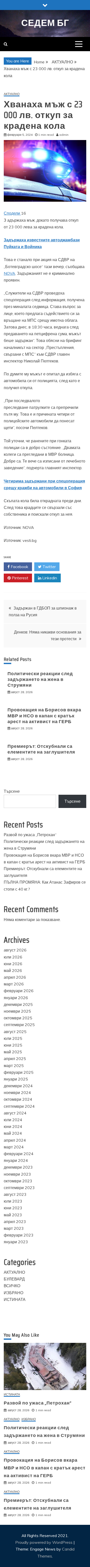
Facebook (19, 566)
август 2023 (15, 1194)
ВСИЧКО (12, 1285)
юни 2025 (13, 1045)
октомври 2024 (18, 1099)
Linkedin (49, 577)
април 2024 (15, 1140)
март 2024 (14, 1146)
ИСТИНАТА (15, 1299)
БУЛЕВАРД (14, 1278)
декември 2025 (18, 1004)
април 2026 (15, 977)
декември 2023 (18, 1167)
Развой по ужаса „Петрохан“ (30, 834)
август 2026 (15, 949)
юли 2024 (13, 1119)
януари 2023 (16, 1241)
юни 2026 (13, 963)
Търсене (12, 791)
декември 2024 (18, 1085)
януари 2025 (16, 1079)
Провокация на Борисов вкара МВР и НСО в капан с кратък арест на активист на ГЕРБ (44, 715)
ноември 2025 (17, 1011)
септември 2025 (19, 1024)
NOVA (9, 273)
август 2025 (15, 1031)
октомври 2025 (18, 1017)
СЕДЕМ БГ (45, 23)
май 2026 (13, 970)
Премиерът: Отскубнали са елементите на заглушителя (41, 749)
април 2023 (15, 1221)
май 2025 (13, 1051)
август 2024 (15, 1112)
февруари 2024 (19, 1153)
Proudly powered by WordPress (44, 1542)
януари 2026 (16, 997)
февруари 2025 (19, 1072)
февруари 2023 (19, 1235)
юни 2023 (13, 1207)
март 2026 (14, 983)
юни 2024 (13, 1126)
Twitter (49, 566)
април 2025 (15, 1058)
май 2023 (13, 1214)
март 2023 (14, 1228)
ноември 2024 (17, 1092)
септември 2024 (19, 1106)
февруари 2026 (19, 990)
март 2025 (14, 1065)
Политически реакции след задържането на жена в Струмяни (40, 679)
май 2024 (13, 1133)
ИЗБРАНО (13, 1292)
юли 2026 (13, 956)
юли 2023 (13, 1201)
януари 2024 (16, 1160)
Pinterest (19, 577)
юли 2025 (13, 1038)
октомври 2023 (18, 1180)
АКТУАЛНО (12, 94)
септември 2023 (19, 1187)
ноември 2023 (17, 1174)
